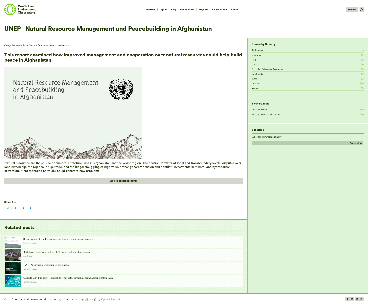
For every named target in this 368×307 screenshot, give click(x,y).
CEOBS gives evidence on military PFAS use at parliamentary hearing (56, 252)
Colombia (256, 55)
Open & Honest (110, 299)
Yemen (255, 88)
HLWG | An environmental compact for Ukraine (46, 265)
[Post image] (13, 242)
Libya (254, 64)
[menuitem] (149, 9)
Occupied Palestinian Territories (267, 69)
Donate (352, 9)
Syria (254, 78)
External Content (46, 45)
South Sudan (258, 74)
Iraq (254, 59)
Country (33, 45)
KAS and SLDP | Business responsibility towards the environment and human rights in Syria (68, 278)
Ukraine (255, 83)
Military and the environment (266, 114)
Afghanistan (22, 45)
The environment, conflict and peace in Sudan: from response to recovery (59, 239)
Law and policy (259, 109)
